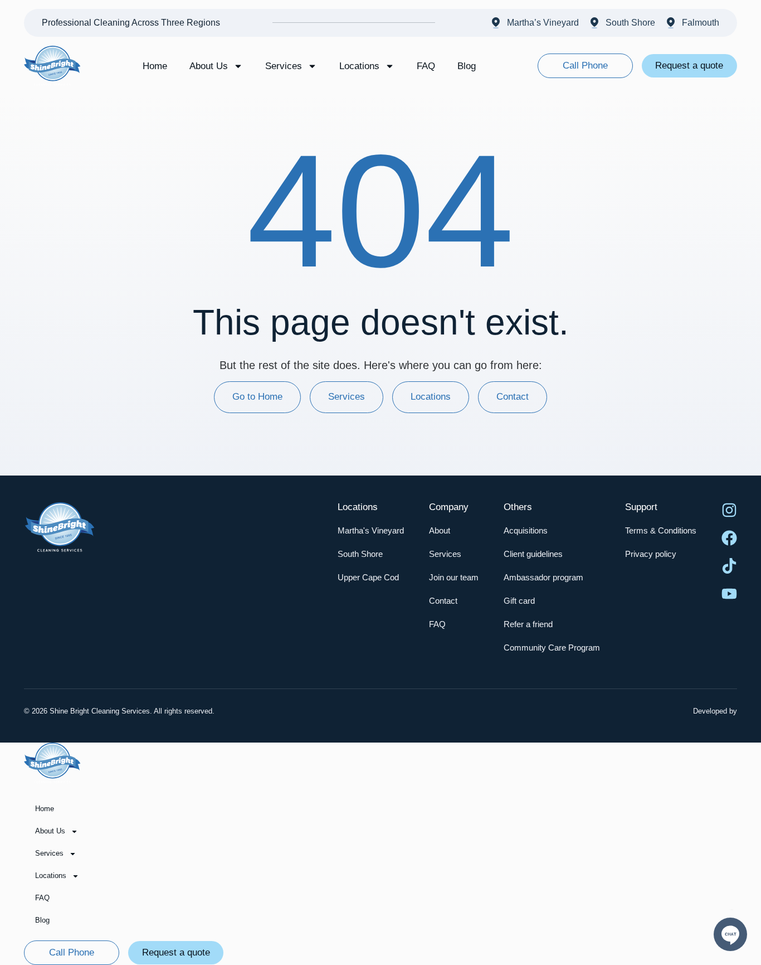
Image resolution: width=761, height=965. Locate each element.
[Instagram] (729, 510)
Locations (359, 66)
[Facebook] (729, 538)
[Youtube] (729, 594)
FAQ (426, 66)
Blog (466, 66)
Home (155, 66)
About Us (208, 66)
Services (283, 66)
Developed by (715, 711)
